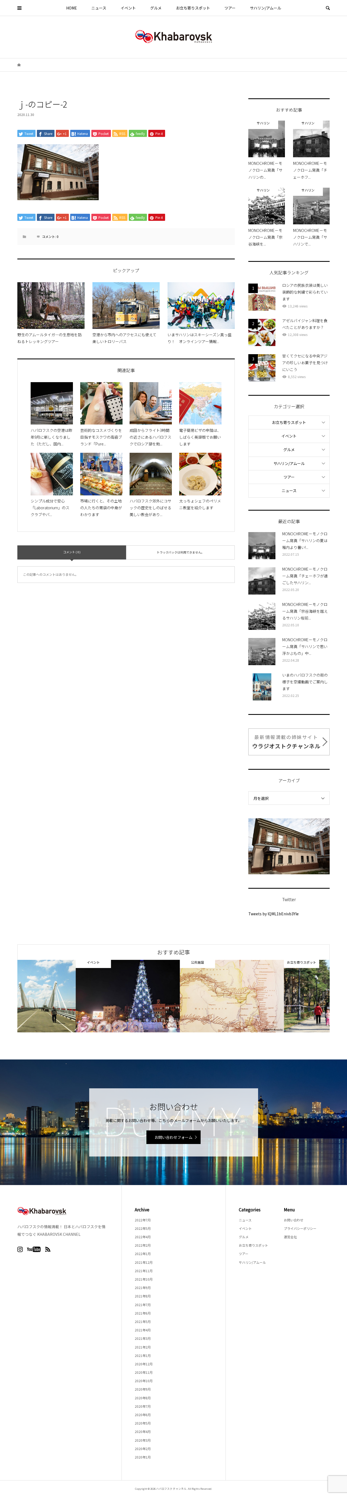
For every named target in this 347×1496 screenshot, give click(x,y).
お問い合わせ (293, 1220)
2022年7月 (143, 1220)
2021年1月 (143, 1355)
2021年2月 (143, 1347)
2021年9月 (143, 1287)
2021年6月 (143, 1313)
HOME (71, 8)
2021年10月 (144, 1279)
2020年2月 (143, 1448)
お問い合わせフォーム (173, 1137)
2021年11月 (144, 1270)
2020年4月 (143, 1431)
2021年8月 (143, 1296)
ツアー (230, 8)
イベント (128, 8)
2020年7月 (143, 1406)
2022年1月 (143, 1253)
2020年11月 (144, 1372)
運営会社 (290, 1236)
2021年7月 (143, 1304)
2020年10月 (144, 1380)
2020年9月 (143, 1389)
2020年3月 (143, 1440)
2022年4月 (143, 1236)
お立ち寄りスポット (193, 8)
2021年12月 (144, 1262)
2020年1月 (143, 1457)
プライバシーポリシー (300, 1228)
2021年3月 (143, 1338)
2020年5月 (143, 1423)
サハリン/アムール (265, 8)
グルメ (156, 8)
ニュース (98, 8)
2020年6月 (143, 1414)
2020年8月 (143, 1398)
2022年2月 (143, 1245)
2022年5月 (143, 1228)
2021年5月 (143, 1321)
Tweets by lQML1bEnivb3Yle (273, 913)
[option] (69, 996)
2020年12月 (144, 1364)
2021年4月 (143, 1330)
